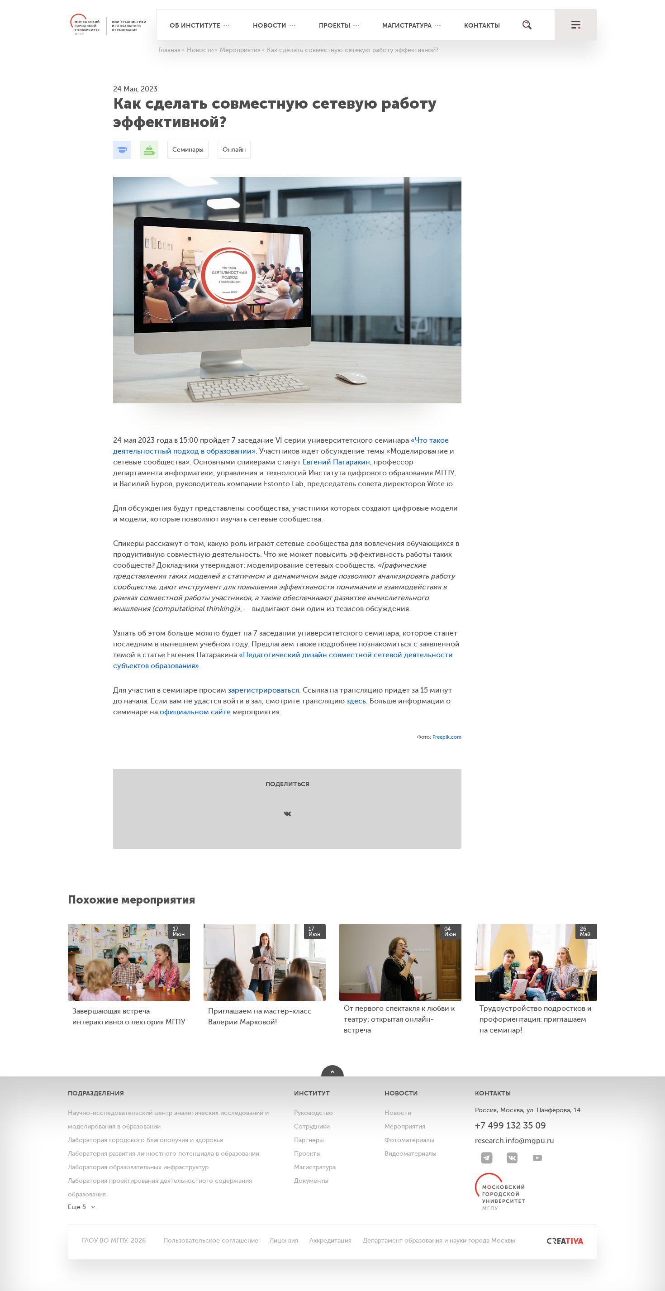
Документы (311, 1180)
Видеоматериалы (411, 1153)
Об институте (195, 25)
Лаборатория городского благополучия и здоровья (145, 1140)
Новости (269, 25)
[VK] (512, 1158)
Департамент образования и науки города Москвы (439, 1240)
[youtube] (537, 1158)
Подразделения (96, 1093)
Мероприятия (405, 1126)
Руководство (313, 1112)
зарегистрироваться (263, 690)
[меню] (576, 25)
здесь (356, 701)
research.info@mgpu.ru (514, 1141)
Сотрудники (312, 1126)
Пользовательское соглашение (210, 1240)
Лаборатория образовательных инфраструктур (138, 1167)
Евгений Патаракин (336, 462)
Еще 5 (77, 1207)
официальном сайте (195, 712)
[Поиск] (527, 25)
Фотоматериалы (409, 1140)
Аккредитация (330, 1240)
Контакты (482, 25)
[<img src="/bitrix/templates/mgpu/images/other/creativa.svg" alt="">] (555, 1240)
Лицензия (284, 1240)
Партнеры (309, 1140)
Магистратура (407, 25)
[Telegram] (487, 1158)
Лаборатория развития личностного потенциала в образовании (163, 1153)
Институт (312, 1093)
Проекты (334, 25)
